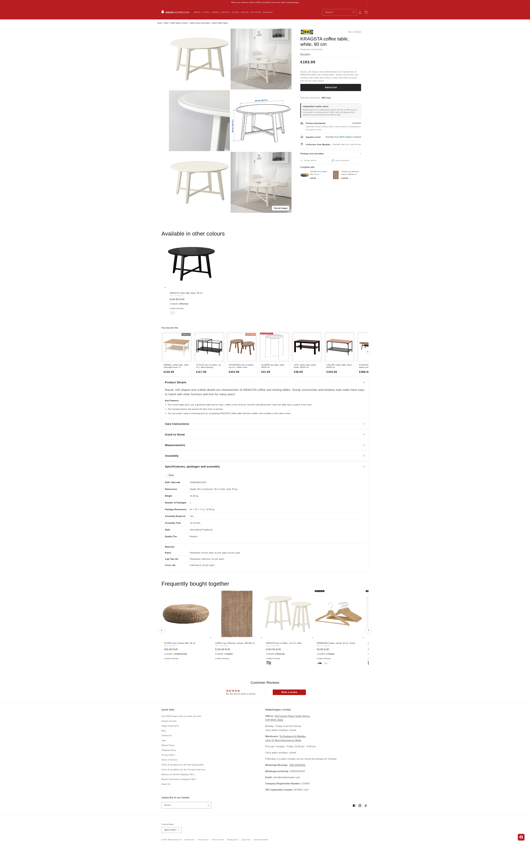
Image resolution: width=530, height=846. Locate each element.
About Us (165, 784)
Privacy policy (203, 839)
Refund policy (190, 839)
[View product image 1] (199, 59)
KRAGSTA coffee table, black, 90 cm (186, 293)
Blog (163, 731)
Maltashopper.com (175, 839)
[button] (197, 12)
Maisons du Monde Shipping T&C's (178, 774)
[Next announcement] (368, 2)
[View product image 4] (261, 120)
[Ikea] (309, 32)
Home (159, 23)
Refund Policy (168, 745)
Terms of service (217, 839)
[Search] (354, 12)
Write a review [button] (289, 692)
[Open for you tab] (521, 837)
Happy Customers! (170, 726)
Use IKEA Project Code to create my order (181, 716)
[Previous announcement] (162, 2)
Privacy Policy (168, 755)
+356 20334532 (297, 765)
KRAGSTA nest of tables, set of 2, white (284, 643)
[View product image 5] (199, 182)
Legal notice (246, 839)
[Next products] (367, 351)
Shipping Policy (168, 750)
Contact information (260, 839)
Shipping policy (233, 839)
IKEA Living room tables (200, 23)
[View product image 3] (199, 120)
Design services (169, 721)
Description (305, 54)
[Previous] (161, 630)
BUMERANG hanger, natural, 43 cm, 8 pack (336, 643)
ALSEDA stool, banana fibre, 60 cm (179, 643)
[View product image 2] (261, 59)
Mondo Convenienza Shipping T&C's (178, 779)
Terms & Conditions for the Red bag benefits (182, 765)
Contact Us (166, 736)
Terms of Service (169, 760)
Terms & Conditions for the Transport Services (183, 769)
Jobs (163, 740)
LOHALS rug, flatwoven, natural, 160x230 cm (235, 643)
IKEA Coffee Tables (220, 23)
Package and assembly (330, 153)
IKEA (167, 23)
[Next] (368, 630)
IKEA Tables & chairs (179, 23)
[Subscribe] (208, 805)
